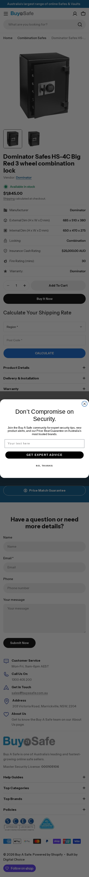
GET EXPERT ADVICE (44, 454)
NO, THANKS (44, 465)
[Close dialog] (84, 403)
